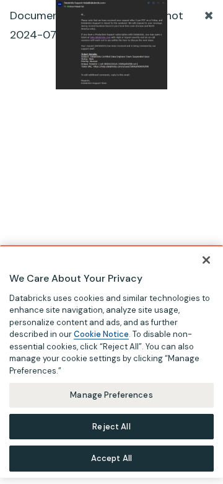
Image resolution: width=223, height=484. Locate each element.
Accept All (111, 458)
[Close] (206, 260)
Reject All (111, 426)
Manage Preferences (111, 395)
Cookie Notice (101, 334)
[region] (111, 361)
